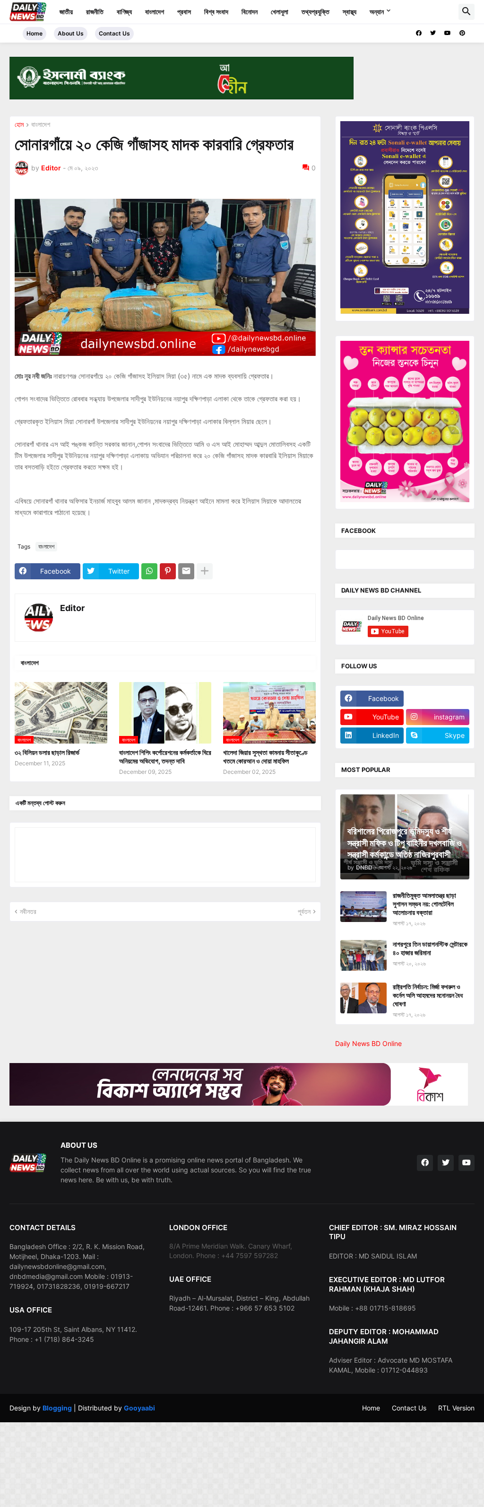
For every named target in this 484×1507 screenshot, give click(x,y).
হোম (19, 124)
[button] (466, 12)
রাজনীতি (95, 12)
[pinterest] (462, 33)
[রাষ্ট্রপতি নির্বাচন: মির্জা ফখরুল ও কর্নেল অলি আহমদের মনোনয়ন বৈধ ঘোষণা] (363, 998)
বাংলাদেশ (154, 12)
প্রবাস (184, 12)
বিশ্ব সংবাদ (216, 12)
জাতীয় (66, 12)
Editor (72, 608)
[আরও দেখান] (205, 571)
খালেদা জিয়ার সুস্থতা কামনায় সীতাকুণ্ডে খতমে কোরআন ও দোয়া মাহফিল (265, 756)
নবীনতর (28, 911)
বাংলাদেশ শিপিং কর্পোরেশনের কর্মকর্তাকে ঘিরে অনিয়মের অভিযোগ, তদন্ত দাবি (165, 756)
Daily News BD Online (368, 1043)
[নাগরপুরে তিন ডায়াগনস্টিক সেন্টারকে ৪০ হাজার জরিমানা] (363, 955)
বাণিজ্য (124, 12)
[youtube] (447, 33)
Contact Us (114, 33)
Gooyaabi (139, 1408)
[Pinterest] (168, 571)
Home (34, 33)
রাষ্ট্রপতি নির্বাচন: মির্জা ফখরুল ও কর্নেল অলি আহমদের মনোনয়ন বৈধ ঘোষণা (428, 995)
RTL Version (456, 1408)
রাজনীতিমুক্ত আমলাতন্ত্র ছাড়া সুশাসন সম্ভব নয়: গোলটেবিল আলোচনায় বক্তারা (424, 903)
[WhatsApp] (149, 571)
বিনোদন (250, 12)
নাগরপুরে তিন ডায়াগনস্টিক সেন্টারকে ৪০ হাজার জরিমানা (430, 948)
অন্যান (377, 12)
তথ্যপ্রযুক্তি (315, 12)
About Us (71, 33)
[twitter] (433, 33)
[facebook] (419, 33)
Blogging (57, 1408)
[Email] (186, 571)
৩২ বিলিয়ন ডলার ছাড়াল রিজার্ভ (47, 752)
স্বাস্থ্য (349, 12)
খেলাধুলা (279, 12)
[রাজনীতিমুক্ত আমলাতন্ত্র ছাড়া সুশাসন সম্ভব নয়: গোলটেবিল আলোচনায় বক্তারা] (363, 906)
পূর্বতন (304, 911)
